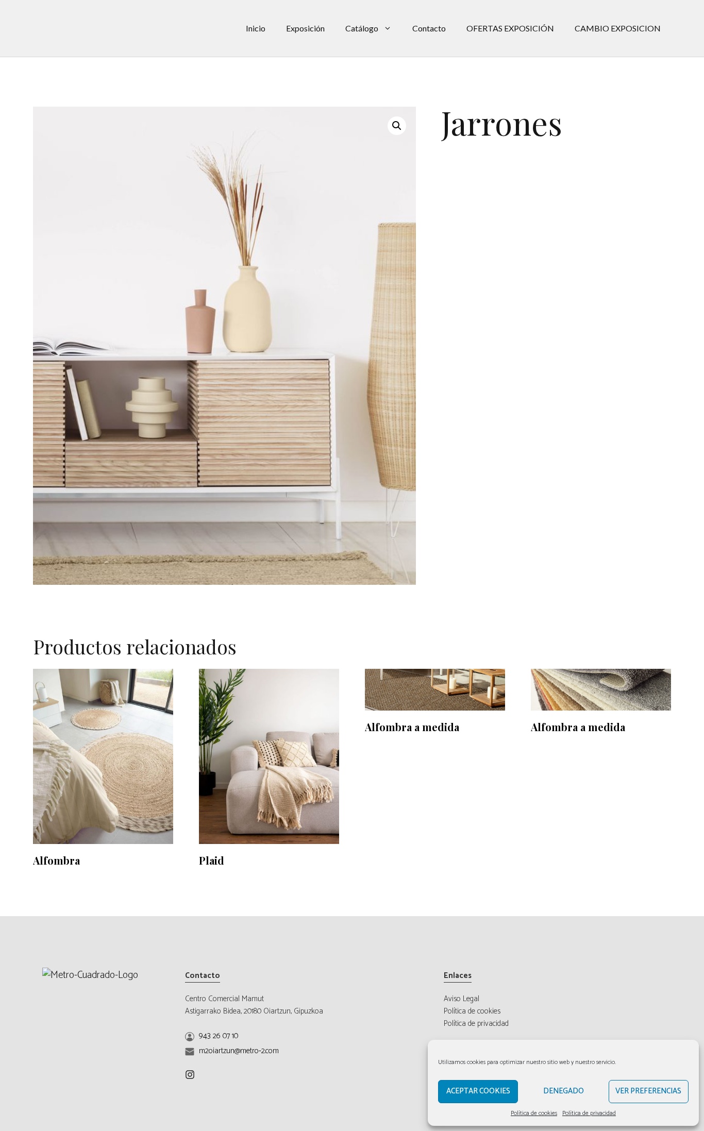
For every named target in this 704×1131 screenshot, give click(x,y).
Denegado (563, 1091)
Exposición (305, 28)
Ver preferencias (648, 1091)
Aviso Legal (461, 998)
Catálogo (361, 28)
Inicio (255, 28)
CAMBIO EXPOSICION (618, 28)
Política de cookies (534, 1113)
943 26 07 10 (218, 1035)
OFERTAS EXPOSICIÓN (510, 28)
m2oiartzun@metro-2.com (239, 1050)
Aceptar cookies (478, 1091)
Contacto (429, 28)
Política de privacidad (589, 1113)
